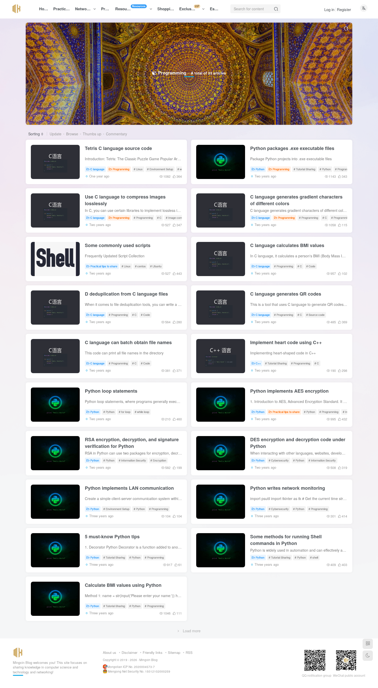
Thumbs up (92, 133)
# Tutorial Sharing (304, 169)
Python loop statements (111, 391)
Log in (329, 9)
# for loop (124, 412)
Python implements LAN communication (129, 488)
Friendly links (153, 652)
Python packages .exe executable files (292, 148)
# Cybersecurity (279, 460)
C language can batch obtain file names (128, 342)
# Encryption (158, 460)
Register (344, 9)
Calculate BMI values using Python (123, 585)
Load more (192, 630)
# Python (325, 169)
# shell (314, 557)
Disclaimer (129, 652)
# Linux (138, 169)
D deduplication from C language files (126, 293)
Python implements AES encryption (289, 391)
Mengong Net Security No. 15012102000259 (139, 671)
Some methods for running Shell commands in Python (286, 539)
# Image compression (179, 217)
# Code (310, 266)
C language (97, 169)
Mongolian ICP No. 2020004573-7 (131, 667)
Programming (121, 169)
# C (159, 217)
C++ (258, 363)
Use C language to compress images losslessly (125, 200)
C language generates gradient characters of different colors (296, 200)
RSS (189, 652)
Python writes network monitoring (287, 488)
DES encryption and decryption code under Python (297, 442)
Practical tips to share (103, 266)
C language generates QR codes (285, 293)
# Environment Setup (160, 169)
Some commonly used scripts (117, 245)
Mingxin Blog (148, 660)
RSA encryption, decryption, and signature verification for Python (132, 442)
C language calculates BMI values (287, 245)
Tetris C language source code (118, 148)
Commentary (116, 133)
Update (55, 133)
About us (109, 652)
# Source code (315, 315)
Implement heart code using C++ (286, 342)
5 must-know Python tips (112, 536)
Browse (72, 133)
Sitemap (174, 652)
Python (260, 169)
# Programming (344, 169)
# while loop (142, 412)
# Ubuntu (155, 266)
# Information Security (132, 460)
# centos (140, 266)
